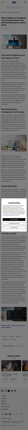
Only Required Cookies (14, 223)
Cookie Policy (7, 215)
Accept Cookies (14, 219)
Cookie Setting (14, 227)
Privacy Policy (16, 215)
